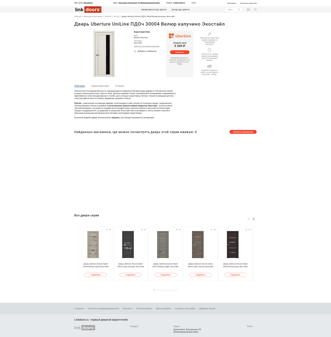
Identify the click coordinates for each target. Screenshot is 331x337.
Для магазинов (163, 308)
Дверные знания (207, 308)
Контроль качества (248, 3)
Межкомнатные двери (154, 10)
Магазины (231, 3)
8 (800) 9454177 (179, 3)
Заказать (179, 52)
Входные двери (181, 10)
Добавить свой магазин (243, 132)
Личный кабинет (144, 308)
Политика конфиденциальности (103, 308)
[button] (253, 219)
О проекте (79, 308)
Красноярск (88, 3)
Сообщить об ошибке (185, 308)
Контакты (127, 308)
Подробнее (96, 275)
